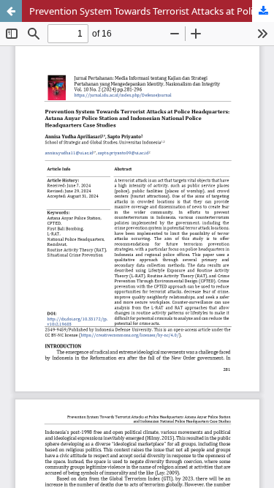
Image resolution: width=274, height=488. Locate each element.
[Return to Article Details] (11, 11)
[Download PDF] (263, 11)
